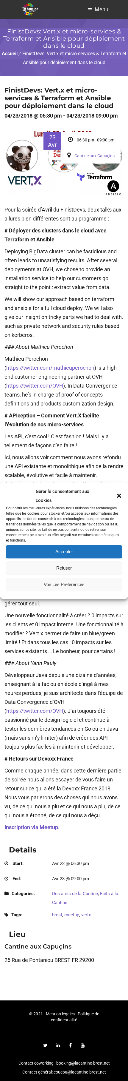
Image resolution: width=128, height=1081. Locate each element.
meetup (71, 914)
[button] (119, 496)
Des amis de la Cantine (75, 893)
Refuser (64, 567)
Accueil (10, 53)
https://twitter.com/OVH (34, 386)
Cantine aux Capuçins (94, 155)
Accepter (64, 551)
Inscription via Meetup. (32, 827)
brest (57, 914)
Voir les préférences (64, 584)
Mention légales (60, 1013)
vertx (86, 914)
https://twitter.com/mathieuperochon (50, 368)
